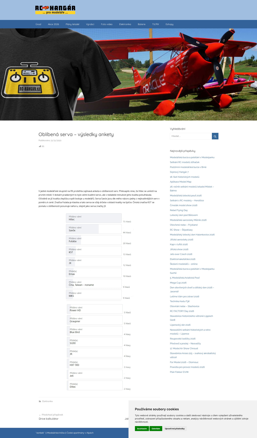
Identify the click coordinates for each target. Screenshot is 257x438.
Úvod (38, 24)
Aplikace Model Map (180, 181)
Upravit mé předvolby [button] (175, 428)
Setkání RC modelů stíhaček (184, 162)
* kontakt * (40, 433)
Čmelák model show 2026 (183, 205)
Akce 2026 (53, 24)
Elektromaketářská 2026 (182, 259)
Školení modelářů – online (184, 264)
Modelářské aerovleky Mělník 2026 (188, 220)
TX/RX (155, 24)
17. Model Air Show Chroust (184, 348)
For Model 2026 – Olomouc (184, 362)
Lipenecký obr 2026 (180, 325)
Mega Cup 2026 (178, 282)
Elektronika (125, 24)
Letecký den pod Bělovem (184, 215)
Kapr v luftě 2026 (179, 244)
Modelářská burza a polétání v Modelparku (192, 157)
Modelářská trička (56, 433)
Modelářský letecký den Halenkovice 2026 (192, 234)
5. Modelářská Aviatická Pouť (185, 277)
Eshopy (169, 24)
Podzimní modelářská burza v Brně (188, 167)
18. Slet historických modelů (184, 177)
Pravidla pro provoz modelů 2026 (187, 367)
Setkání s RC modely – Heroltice (187, 200)
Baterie (141, 24)
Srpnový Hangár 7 (179, 172)
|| (46, 433)
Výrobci (90, 24)
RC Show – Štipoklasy (181, 229)
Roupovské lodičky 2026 (182, 338)
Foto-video (106, 24)
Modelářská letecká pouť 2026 (186, 195)
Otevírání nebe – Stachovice (184, 306)
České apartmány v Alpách (80, 433)
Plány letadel (72, 24)
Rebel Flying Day (179, 210)
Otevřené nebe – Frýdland (184, 224)
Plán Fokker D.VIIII (179, 372)
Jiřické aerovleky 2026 (181, 239)
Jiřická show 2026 (179, 249)
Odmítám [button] (156, 428)
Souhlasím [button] (142, 428)
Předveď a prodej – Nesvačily (185, 343)
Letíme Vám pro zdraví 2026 (184, 296)
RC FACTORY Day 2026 (182, 311)
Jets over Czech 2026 (181, 254)
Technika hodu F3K (180, 301)
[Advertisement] (99, 168)
